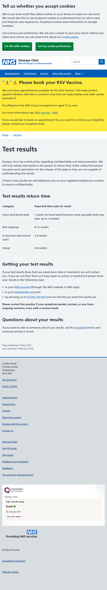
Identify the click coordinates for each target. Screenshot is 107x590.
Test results (7, 455)
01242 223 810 (37, 297)
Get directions (9, 380)
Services (44, 73)
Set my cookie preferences (54, 46)
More (79, 73)
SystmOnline (22, 292)
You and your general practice (17, 474)
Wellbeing (7, 468)
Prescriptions (30, 73)
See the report (14, 516)
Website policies (10, 572)
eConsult (80, 327)
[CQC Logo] (13, 492)
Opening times (9, 441)
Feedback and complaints (15, 461)
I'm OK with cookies (17, 46)
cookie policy (70, 37)
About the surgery (61, 73)
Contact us (7, 430)
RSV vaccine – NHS (46, 112)
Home (5, 135)
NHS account (22, 287)
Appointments (12, 73)
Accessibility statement (13, 561)
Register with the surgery (15, 424)
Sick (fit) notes (9, 448)
